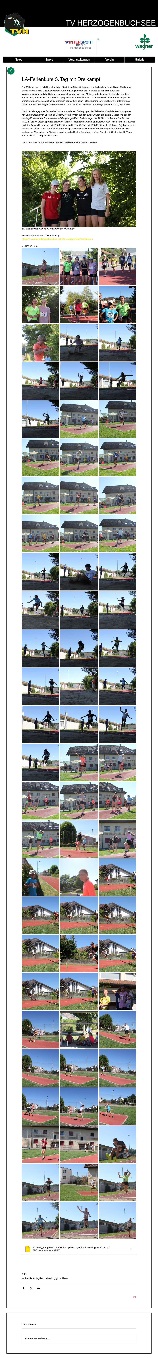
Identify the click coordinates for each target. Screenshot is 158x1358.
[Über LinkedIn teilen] (38, 1288)
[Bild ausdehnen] (40, 266)
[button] (49, 60)
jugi (56, 1278)
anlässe (64, 1278)
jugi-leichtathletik (44, 1278)
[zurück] (11, 71)
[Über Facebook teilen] (23, 1288)
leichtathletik (28, 1278)
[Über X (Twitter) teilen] (30, 1288)
